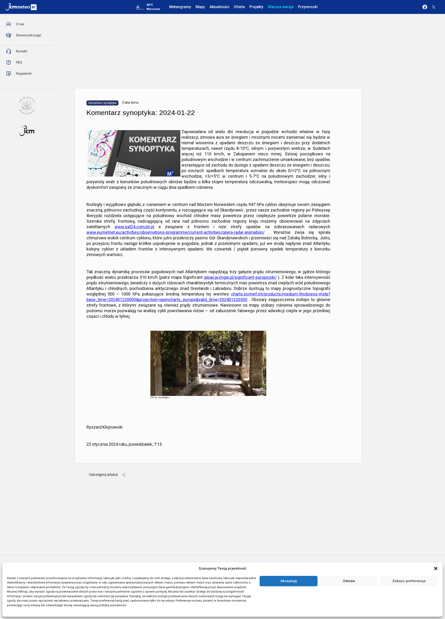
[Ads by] (164, 399)
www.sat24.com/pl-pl (134, 226)
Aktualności (219, 7)
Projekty (256, 7)
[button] (435, 568)
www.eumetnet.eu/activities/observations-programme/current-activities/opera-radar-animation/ (175, 232)
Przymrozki (308, 7)
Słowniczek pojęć (28, 35)
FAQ (19, 62)
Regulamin (24, 73)
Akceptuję (288, 581)
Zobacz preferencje (409, 581)
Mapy (200, 7)
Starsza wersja (280, 7)
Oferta (239, 7)
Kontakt (21, 51)
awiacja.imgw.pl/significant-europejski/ (240, 277)
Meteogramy (180, 7)
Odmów (349, 581)
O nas (20, 24)
